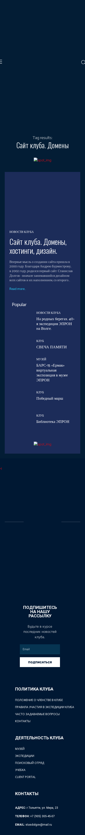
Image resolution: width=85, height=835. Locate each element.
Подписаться (40, 662)
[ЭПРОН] (42, 522)
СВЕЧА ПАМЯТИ (51, 347)
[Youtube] (37, 586)
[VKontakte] (27, 586)
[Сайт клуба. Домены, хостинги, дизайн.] (42, 201)
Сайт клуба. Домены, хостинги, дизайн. (38, 246)
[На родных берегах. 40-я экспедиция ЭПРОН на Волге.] (19, 321)
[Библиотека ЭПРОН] (19, 419)
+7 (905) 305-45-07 (42, 816)
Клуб (40, 341)
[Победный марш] (19, 396)
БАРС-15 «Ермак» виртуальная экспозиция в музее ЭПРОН (52, 372)
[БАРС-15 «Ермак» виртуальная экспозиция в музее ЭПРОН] (19, 368)
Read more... (17, 289)
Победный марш (49, 398)
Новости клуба (21, 232)
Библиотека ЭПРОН (52, 422)
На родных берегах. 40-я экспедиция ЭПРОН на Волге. (55, 324)
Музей (41, 359)
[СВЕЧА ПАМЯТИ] (19, 345)
